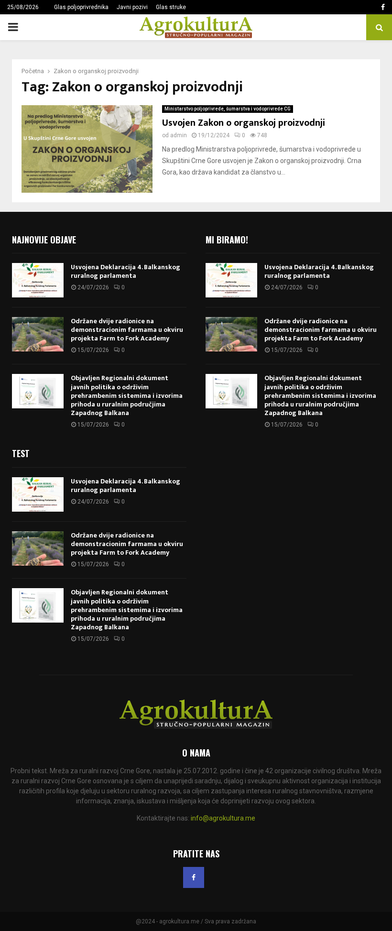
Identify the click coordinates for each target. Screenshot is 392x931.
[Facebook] (193, 877)
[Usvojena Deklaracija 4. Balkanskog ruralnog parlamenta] (38, 280)
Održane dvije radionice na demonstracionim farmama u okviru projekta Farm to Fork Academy (127, 330)
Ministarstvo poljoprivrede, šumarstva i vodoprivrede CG (227, 108)
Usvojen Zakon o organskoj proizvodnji (243, 123)
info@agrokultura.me (223, 818)
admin (178, 135)
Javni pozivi (132, 7)
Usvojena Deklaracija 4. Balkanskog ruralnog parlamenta (125, 271)
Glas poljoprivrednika (81, 7)
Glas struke (171, 7)
